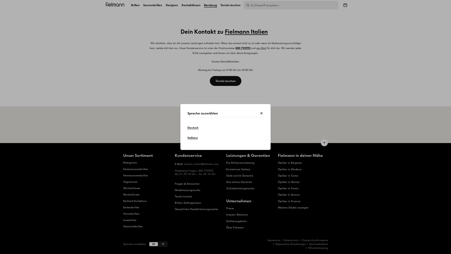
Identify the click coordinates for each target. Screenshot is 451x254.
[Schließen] (261, 113)
